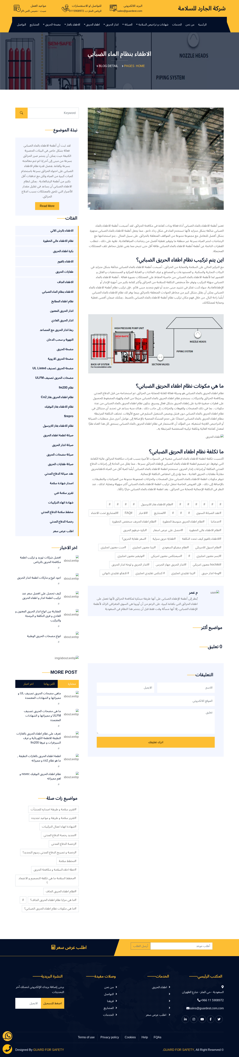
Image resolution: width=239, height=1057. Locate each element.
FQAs (157, 1037)
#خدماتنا (216, 521)
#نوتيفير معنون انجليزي (131, 556)
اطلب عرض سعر (71, 947)
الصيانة (128, 25)
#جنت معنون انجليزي (113, 547)
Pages (129, 66)
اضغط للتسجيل (52, 1003)
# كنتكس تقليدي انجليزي (150, 573)
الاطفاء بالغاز (73, 25)
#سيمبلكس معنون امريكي (166, 556)
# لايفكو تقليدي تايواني (115, 573)
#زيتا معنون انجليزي (144, 547)
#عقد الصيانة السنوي (208, 513)
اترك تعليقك (155, 742)
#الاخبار (143, 513)
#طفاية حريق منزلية (164, 539)
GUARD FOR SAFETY (178, 1050)
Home (140, 66)
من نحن (189, 25)
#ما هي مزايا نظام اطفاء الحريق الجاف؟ (53, 900)
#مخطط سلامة (67, 861)
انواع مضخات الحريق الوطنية (44, 636)
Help (145, 1037)
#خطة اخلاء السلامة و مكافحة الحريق (55, 869)
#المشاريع (160, 513)
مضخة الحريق (53, 25)
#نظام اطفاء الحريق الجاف (61, 891)
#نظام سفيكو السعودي (175, 547)
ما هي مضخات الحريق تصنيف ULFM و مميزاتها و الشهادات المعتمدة (42, 715)
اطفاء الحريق (93, 25)
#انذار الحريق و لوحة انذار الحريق (130, 564)
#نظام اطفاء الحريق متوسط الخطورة (183, 521)
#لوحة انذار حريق (211, 573)
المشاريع (34, 25)
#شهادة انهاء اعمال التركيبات (59, 826)
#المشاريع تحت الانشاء (104, 513)
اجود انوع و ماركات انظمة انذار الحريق (39, 577)
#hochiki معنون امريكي (207, 564)
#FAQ (128, 513)
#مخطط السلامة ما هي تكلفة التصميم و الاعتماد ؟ (47, 880)
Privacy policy (109, 1037)
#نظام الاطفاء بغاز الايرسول (157, 504)
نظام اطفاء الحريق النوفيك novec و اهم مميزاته (40, 776)
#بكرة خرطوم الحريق (135, 530)
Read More (47, 206)
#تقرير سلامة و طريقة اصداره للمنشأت (53, 809)
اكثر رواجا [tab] (49, 684)
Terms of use (86, 1037)
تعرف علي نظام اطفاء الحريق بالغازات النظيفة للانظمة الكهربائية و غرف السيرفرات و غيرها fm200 (38, 738)
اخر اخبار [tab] (28, 684)
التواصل (21, 25)
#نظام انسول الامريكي (208, 547)
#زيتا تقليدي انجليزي (183, 573)
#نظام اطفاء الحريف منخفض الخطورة (134, 521)
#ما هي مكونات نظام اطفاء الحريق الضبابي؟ (50, 908)
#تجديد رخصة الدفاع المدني (60, 835)
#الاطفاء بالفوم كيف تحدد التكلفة (201, 539)
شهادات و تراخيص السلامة (153, 25)
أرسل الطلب (140, 946)
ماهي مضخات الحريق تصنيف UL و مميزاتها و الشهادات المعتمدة (39, 695)
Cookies (130, 1037)
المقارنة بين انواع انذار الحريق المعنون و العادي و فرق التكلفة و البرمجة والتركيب (38, 616)
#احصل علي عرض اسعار (168, 530)
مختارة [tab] (72, 684)
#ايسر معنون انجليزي (208, 556)
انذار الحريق (112, 25)
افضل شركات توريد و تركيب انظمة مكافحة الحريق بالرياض (40, 559)
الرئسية (202, 25)
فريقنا (110, 1000)
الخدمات (177, 25)
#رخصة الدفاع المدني (63, 844)
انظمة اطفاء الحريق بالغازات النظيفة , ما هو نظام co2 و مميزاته (39, 758)
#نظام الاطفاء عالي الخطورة (205, 530)
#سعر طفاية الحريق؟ (134, 539)
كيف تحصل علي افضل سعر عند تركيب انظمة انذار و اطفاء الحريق (41, 595)
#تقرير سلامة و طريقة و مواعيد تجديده (53, 818)
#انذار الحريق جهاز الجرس (171, 564)
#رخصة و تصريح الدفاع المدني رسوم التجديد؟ (49, 852)
